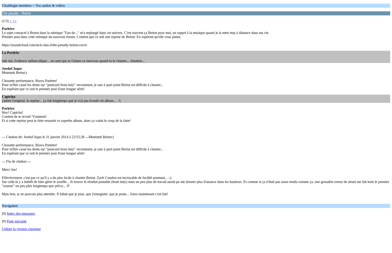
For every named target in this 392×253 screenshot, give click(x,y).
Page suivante (17, 221)
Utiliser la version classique (21, 229)
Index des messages (21, 213)
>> (14, 21)
